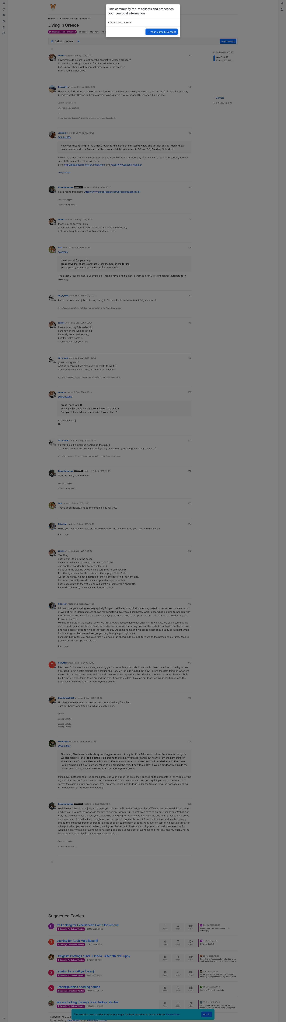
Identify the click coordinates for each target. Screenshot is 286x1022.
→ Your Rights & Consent (161, 31)
